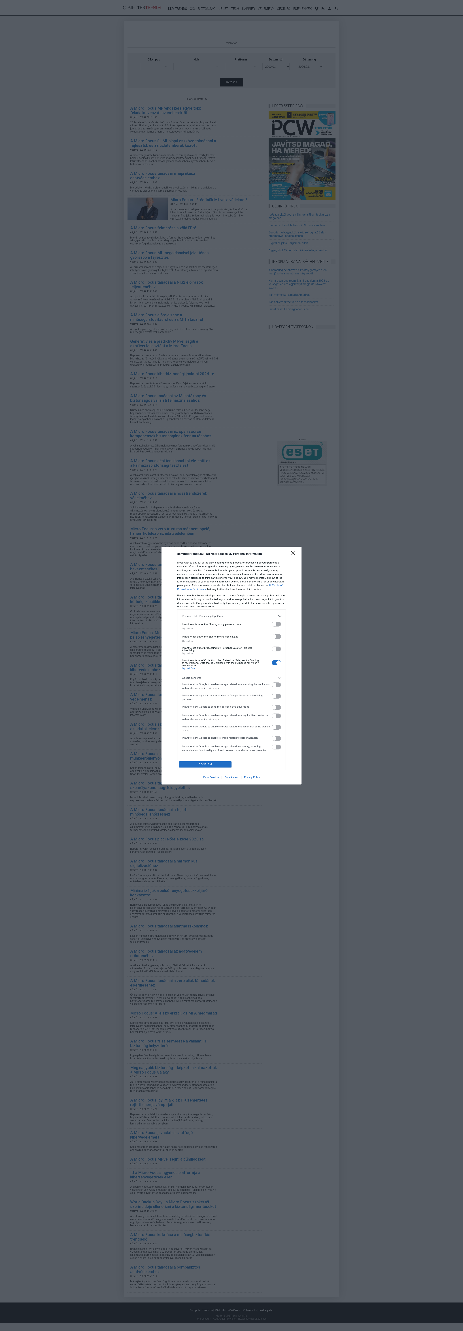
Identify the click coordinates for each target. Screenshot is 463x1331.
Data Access (231, 777)
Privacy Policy (252, 777)
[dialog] (231, 665)
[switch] (276, 624)
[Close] (294, 554)
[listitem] (231, 616)
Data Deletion (211, 777)
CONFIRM (205, 764)
